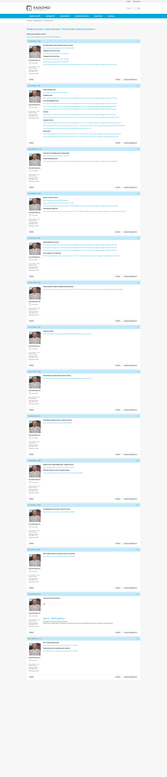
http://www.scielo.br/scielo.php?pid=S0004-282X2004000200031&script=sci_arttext (66, 378)
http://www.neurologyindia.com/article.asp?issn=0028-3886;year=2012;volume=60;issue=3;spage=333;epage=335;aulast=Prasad (79, 98)
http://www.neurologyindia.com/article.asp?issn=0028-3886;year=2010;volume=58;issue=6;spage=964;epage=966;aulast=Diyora (79, 250)
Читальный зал (48, 21)
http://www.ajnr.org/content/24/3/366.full (55, 62)
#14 (137, 639)
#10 (137, 461)
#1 (138, 41)
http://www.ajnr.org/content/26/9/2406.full (55, 53)
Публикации (37, 21)
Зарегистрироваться (131, 79)
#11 (137, 505)
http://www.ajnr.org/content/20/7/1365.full (55, 59)
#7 (138, 327)
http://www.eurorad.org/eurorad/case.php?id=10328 (58, 512)
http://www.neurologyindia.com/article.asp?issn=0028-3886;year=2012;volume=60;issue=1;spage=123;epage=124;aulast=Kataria (79, 245)
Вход (129, 1)
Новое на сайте (34, 16)
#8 (138, 371)
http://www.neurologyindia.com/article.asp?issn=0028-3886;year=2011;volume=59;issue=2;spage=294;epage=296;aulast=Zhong (79, 64)
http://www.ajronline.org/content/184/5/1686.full (57, 423)
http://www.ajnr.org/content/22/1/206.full (55, 92)
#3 (138, 149)
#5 (138, 238)
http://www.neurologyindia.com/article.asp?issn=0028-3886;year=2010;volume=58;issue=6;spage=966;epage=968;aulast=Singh (79, 106)
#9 (138, 416)
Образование (65, 16)
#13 (137, 594)
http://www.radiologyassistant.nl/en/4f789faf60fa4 (43, 37)
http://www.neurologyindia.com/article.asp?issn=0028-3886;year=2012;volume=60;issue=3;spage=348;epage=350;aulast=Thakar (79, 103)
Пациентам (98, 16)
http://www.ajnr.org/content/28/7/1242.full (55, 156)
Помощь (111, 16)
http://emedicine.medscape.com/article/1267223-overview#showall (62, 473)
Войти (118, 79)
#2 (138, 86)
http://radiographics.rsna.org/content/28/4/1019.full (58, 467)
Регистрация (136, 1)
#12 (137, 550)
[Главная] (38, 8)
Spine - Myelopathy (53, 618)
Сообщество (50, 16)
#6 (138, 282)
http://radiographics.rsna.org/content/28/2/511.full (57, 203)
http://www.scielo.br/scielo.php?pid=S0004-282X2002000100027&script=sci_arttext (66, 128)
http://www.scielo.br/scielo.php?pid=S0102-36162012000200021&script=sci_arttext (66, 334)
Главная (29, 21)
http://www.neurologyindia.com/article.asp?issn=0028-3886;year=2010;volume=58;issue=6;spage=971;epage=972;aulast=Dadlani (79, 161)
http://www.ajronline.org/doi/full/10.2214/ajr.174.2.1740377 (60, 645)
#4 (138, 193)
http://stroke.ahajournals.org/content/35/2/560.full (57, 48)
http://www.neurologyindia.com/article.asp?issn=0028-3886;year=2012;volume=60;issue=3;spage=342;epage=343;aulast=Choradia (80, 206)
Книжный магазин (82, 16)
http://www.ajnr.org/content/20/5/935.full (55, 200)
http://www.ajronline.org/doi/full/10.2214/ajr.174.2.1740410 (60, 651)
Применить (138, 8)
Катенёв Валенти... (35, 60)
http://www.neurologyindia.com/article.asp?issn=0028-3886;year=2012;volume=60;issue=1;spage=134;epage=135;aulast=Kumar (79, 247)
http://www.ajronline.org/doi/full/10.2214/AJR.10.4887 (58, 556)
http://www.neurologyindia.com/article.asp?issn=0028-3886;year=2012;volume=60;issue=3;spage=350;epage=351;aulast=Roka (79, 114)
